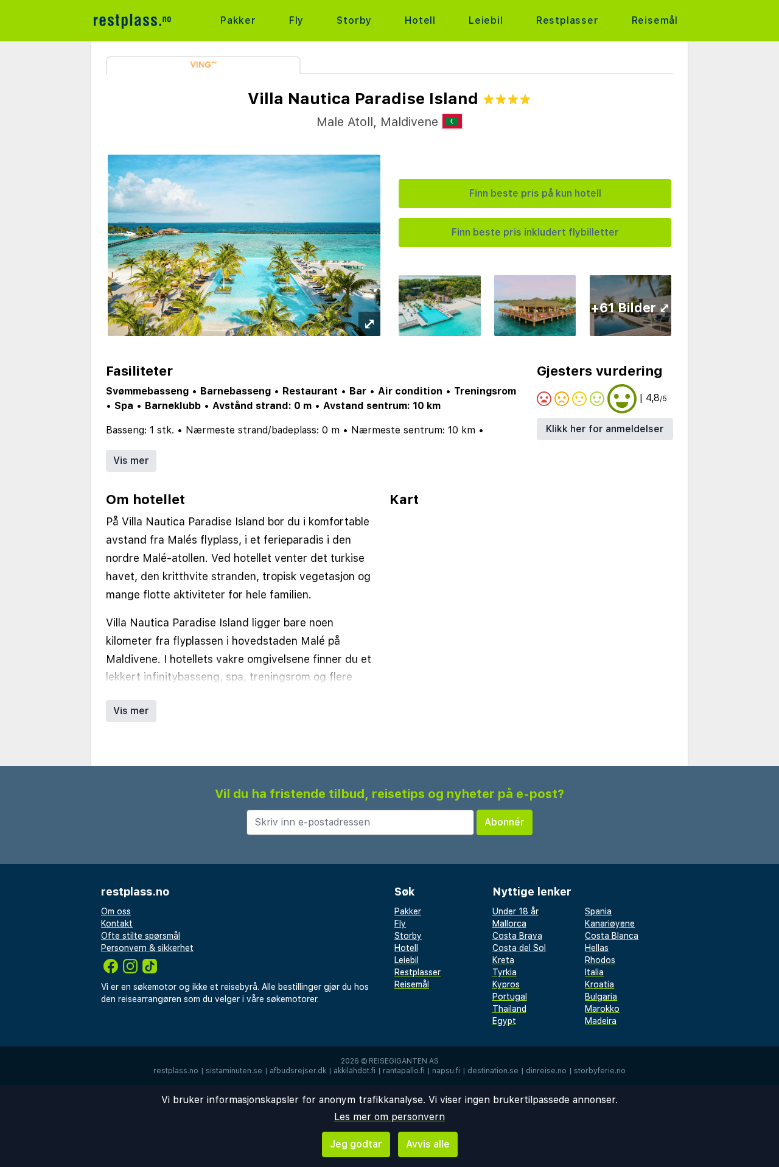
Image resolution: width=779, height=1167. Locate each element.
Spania (598, 911)
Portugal (509, 996)
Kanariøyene (610, 923)
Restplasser (567, 20)
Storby (354, 20)
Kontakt (117, 923)
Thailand (509, 1009)
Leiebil (486, 20)
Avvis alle (428, 1144)
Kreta (503, 960)
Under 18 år (515, 911)
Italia (594, 972)
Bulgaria (601, 996)
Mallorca (509, 923)
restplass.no (175, 1071)
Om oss (116, 911)
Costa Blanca (611, 936)
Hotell (420, 20)
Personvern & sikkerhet (147, 948)
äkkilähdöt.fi (355, 1071)
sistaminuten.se (234, 1071)
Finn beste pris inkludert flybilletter (535, 232)
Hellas (597, 948)
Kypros (506, 984)
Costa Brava (517, 936)
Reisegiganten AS (404, 1061)
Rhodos (600, 960)
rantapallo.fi (404, 1071)
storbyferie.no (600, 1071)
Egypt (504, 1021)
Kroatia (599, 984)
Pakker (238, 20)
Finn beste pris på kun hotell (535, 193)
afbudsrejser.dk (298, 1071)
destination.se (493, 1071)
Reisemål (655, 20)
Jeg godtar (356, 1144)
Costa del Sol (519, 948)
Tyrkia (504, 972)
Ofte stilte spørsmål (140, 936)
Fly (296, 20)
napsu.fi (446, 1071)
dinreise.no (546, 1071)
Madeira (601, 1021)
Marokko (602, 1009)
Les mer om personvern (389, 1117)
